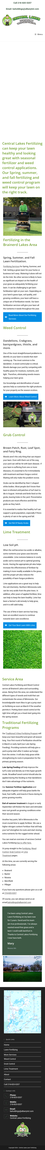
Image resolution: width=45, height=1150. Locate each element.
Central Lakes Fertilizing (20, 1118)
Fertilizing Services (11, 266)
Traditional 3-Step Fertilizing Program (22, 733)
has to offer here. (24, 843)
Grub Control (15, 852)
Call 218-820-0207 (12, 1084)
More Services (10, 1055)
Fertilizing (26, 848)
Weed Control (10, 1059)
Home (6, 1045)
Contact (7, 1079)
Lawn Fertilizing (11, 1050)
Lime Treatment (11, 1069)
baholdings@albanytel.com (26, 9)
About (6, 1074)
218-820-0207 (10, 893)
